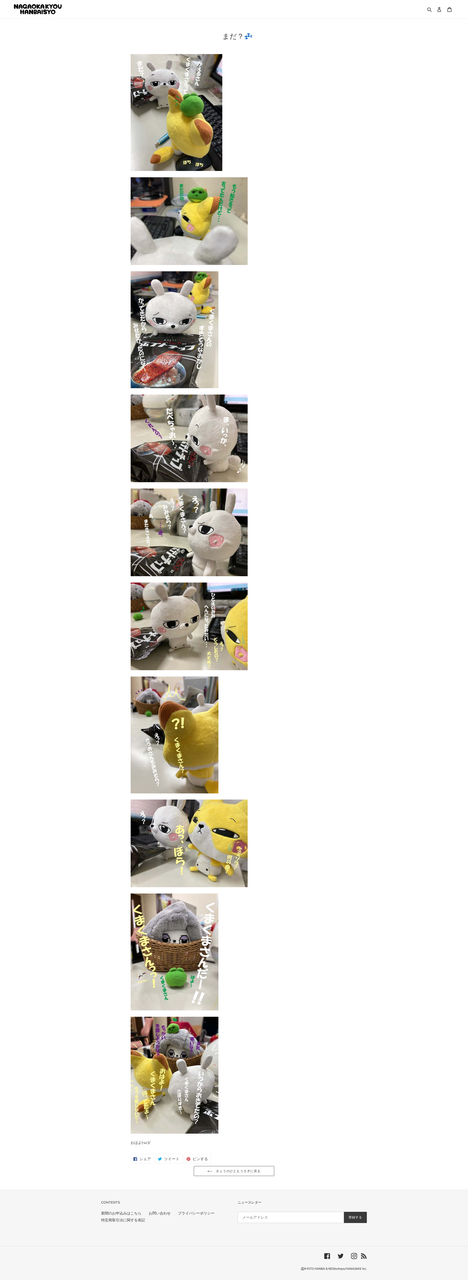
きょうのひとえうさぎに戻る (238, 1171)
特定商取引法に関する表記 (123, 1220)
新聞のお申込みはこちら (121, 1213)
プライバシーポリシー (196, 1213)
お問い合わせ (160, 1213)
